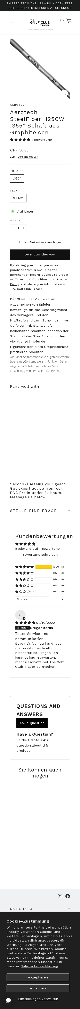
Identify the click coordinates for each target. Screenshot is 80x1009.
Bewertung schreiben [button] (40, 554)
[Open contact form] (8, 1000)
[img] (25, 623)
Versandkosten (28, 156)
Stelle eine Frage (33, 511)
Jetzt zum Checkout (40, 254)
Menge (15, 220)
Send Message (40, 974)
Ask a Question (32, 723)
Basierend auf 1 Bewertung (37, 549)
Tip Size (17, 171)
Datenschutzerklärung (39, 966)
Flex (14, 190)
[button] (20, 140)
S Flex (18, 198)
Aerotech (18, 104)
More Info (21, 908)
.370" (17, 178)
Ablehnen (38, 988)
